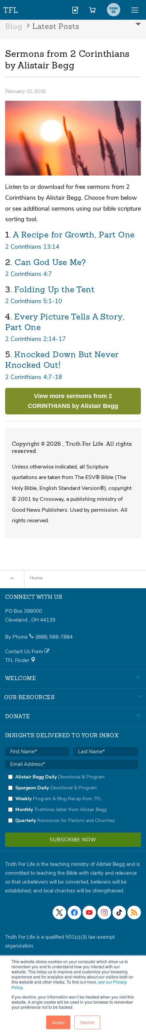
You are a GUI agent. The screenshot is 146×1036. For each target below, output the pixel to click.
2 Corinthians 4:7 (28, 273)
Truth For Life (10, 8)
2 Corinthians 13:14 (32, 246)
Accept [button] (58, 1022)
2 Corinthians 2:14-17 (35, 338)
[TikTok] (119, 912)
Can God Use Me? (50, 263)
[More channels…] (134, 912)
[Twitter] (59, 912)
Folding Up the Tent (54, 290)
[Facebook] (74, 912)
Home (36, 578)
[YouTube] (89, 912)
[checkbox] (71, 798)
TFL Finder (18, 660)
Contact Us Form (24, 651)
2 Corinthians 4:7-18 (33, 377)
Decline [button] (87, 1022)
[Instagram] (104, 912)
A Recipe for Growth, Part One (74, 235)
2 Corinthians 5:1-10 (33, 301)
